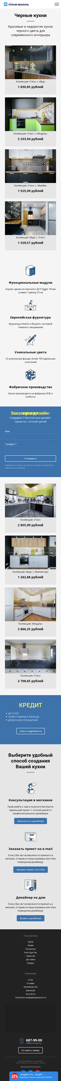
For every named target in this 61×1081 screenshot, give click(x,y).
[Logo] (16, 4)
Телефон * (11, 444)
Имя (7, 431)
